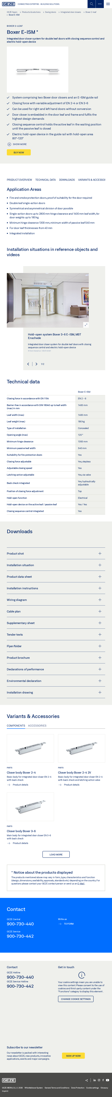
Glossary (104, 1088)
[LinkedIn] (95, 1080)
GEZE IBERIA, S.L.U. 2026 (12, 1088)
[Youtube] (107, 1080)
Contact (12, 967)
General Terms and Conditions (57, 1088)
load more (56, 854)
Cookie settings (92, 1088)
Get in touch (66, 967)
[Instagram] (99, 1080)
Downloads (67, 179)
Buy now (19, 152)
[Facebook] (103, 1080)
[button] (28, 364)
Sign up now (73, 1056)
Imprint (5, 1091)
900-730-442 (20, 936)
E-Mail (81, 883)
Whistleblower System (34, 1088)
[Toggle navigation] (108, 4)
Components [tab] (16, 725)
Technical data (45, 179)
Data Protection (77, 1088)
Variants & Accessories (94, 179)
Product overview (19, 179)
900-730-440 (20, 923)
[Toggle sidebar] (100, 4)
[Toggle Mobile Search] (91, 4)
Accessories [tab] (37, 725)
